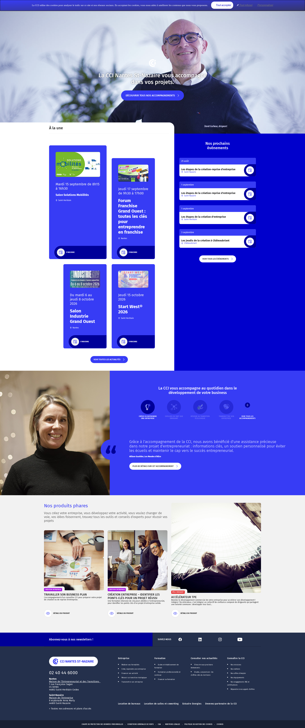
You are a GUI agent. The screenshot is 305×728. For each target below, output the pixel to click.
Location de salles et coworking (161, 703)
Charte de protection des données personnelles (102, 724)
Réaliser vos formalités (130, 665)
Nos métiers (235, 669)
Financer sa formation (166, 679)
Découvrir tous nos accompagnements (150, 97)
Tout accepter (223, 5)
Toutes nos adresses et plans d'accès (71, 708)
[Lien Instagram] (226, 639)
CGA (159, 724)
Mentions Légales (172, 724)
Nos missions (236, 665)
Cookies (220, 724)
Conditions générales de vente (140, 724)
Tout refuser (246, 5)
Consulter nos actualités (204, 658)
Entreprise (123, 658)
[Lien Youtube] (246, 639)
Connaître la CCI (236, 658)
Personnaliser (265, 5)
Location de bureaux (129, 703)
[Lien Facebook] (186, 639)
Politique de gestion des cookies (198, 724)
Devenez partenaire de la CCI (221, 703)
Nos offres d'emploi (238, 673)
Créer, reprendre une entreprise (134, 669)
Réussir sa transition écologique (134, 678)
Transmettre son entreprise (132, 682)
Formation (160, 658)
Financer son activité (130, 673)
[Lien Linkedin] (206, 639)
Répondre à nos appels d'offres (243, 689)
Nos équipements (237, 678)
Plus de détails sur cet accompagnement (153, 467)
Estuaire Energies (191, 703)
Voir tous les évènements (215, 260)
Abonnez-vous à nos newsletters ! (71, 639)
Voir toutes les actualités (106, 360)
